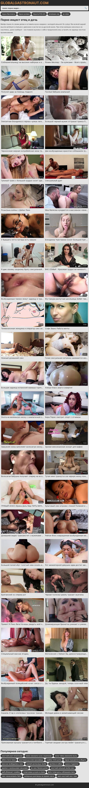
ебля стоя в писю (9, 760)
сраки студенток (71, 764)
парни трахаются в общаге (75, 760)
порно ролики (24, 14)
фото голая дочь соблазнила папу (61, 772)
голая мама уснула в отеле (34, 772)
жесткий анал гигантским (12, 756)
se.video (66, 14)
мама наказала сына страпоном (39, 756)
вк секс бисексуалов (39, 768)
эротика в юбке (55, 764)
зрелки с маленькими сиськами (15, 768)
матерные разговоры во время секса (39, 776)
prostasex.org (54, 14)
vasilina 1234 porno (54, 760)
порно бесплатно (8, 14)
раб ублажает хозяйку (11, 772)
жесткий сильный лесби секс (62, 768)
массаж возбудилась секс (12, 764)
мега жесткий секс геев (67, 776)
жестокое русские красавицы (31, 760)
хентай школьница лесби (36, 764)
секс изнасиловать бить (11, 776)
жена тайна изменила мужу (66, 756)
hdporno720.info (39, 14)
